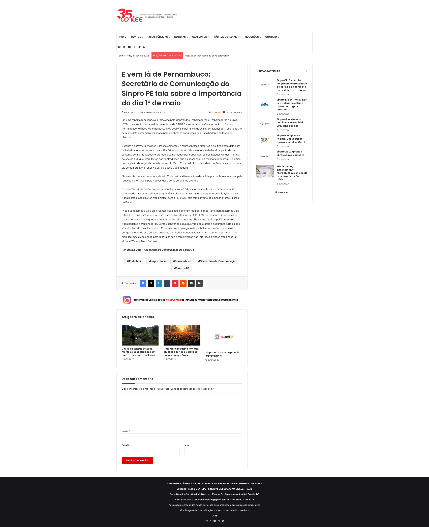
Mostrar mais (281, 192)
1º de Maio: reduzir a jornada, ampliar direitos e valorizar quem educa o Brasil (181, 352)
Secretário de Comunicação (218, 261)
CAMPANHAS (199, 36)
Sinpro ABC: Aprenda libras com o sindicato (290, 153)
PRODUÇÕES (251, 36)
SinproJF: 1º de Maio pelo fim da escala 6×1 (222, 354)
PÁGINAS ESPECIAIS (225, 36)
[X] (151, 283)
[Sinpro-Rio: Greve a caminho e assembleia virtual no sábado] (265, 124)
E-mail (126, 445)
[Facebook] (143, 283)
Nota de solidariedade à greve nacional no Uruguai (211, 55)
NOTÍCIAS (180, 36)
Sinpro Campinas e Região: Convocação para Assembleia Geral (291, 139)
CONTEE (136, 36)
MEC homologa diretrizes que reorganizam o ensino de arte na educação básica (292, 173)
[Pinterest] (175, 283)
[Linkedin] (159, 283)
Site (186, 445)
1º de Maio (135, 261)
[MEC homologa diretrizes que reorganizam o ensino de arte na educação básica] (265, 171)
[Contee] (147, 16)
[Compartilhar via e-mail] (191, 283)
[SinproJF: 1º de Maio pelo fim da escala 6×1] (223, 337)
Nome (126, 431)
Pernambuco (183, 261)
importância (158, 261)
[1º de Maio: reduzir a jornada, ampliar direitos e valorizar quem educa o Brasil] (182, 335)
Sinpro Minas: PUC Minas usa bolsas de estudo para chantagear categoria (292, 104)
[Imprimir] (199, 283)
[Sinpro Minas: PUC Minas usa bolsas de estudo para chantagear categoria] (265, 104)
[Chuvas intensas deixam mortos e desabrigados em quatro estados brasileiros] (140, 335)
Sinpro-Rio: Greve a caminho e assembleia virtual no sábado (290, 123)
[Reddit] (183, 283)
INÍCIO (122, 36)
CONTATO (271, 36)
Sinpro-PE (182, 268)
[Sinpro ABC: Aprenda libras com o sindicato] (265, 156)
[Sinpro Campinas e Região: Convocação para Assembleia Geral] (265, 140)
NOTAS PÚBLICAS (157, 36)
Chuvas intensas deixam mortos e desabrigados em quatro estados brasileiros (138, 352)
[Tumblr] (167, 283)
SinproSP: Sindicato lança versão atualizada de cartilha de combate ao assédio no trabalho (292, 85)
